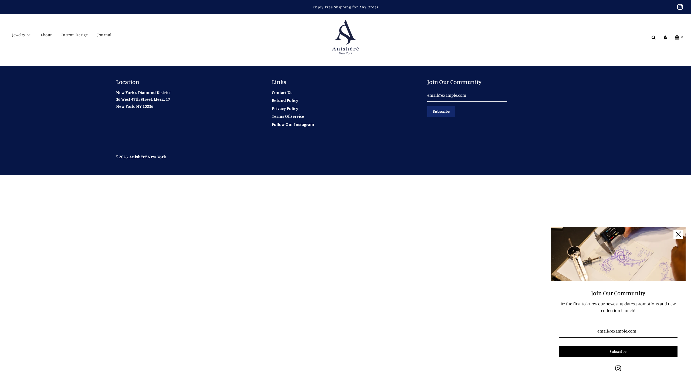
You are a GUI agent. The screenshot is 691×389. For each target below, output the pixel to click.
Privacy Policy (285, 108)
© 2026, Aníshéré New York (141, 156)
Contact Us (282, 92)
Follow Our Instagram (293, 124)
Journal (104, 34)
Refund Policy (285, 100)
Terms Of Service (288, 116)
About (46, 34)
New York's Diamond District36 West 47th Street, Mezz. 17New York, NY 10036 (143, 99)
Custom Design (75, 34)
